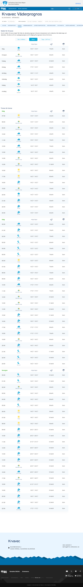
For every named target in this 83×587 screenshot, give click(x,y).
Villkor (22, 577)
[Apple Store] (78, 575)
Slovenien (11, 21)
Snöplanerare (70, 25)
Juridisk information (5, 577)
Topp (46, 39)
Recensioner (51, 25)
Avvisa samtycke (49, 577)
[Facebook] (80, 571)
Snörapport (13, 8)
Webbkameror (28, 25)
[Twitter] (71, 571)
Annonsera (25, 571)
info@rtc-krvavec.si (71, 547)
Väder (20, 25)
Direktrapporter (39, 25)
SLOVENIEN (6, 17)
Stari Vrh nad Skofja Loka (53, 21)
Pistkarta (61, 25)
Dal (21, 39)
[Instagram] (76, 571)
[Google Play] (69, 575)
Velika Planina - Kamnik (34, 21)
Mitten (33, 39)
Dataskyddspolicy (14, 577)
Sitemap (27, 577)
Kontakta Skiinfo (15, 571)
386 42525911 (67, 545)
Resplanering (22, 8)
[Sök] (69, 8)
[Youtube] (67, 571)
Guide (4, 25)
